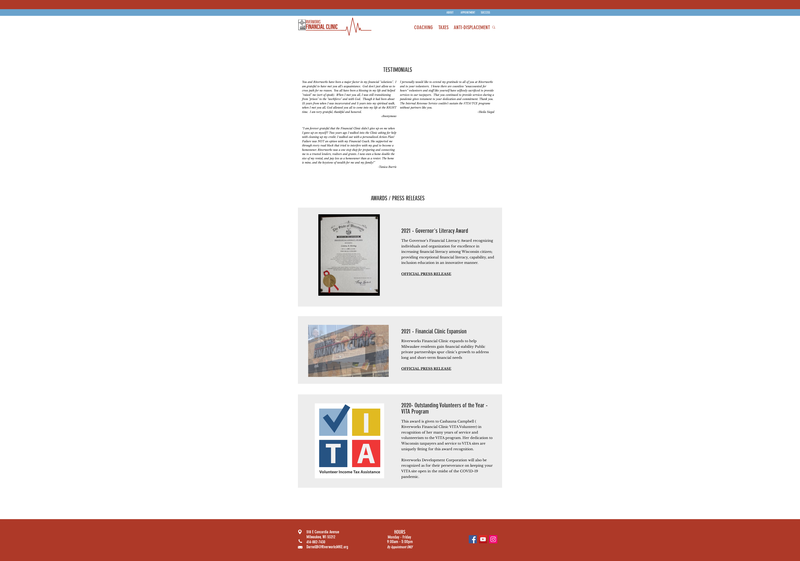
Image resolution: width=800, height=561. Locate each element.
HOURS (399, 532)
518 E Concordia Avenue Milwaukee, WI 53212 (322, 534)
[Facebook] (473, 539)
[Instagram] (493, 539)
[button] (348, 351)
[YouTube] (483, 539)
